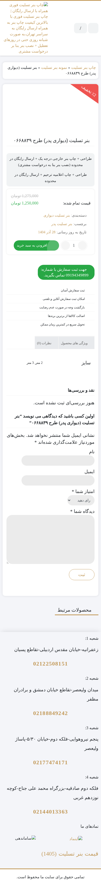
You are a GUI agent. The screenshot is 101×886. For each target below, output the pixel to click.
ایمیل (89, 471)
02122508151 (50, 663)
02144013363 (50, 811)
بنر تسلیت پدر (61, 224)
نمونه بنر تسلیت (54, 67)
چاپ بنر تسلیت (83, 67)
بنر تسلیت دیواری (57, 215)
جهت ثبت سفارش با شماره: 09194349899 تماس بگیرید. (65, 272)
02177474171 (50, 762)
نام (92, 451)
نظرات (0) (44, 343)
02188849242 (50, 713)
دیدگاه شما (82, 511)
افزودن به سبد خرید (32, 245)
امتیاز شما (83, 491)
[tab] (77, 342)
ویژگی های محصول (74, 343)
